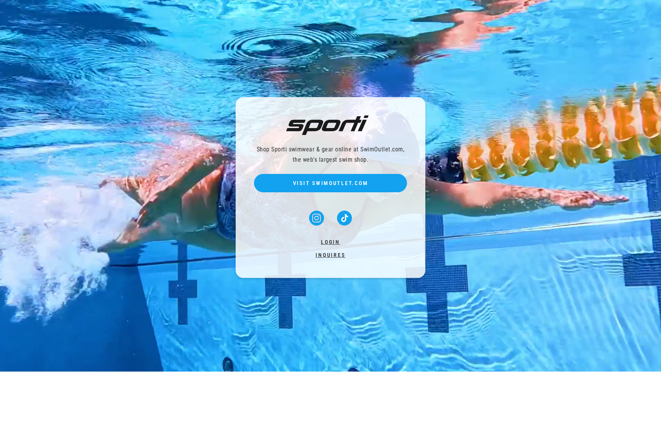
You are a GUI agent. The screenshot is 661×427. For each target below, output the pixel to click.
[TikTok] (344, 223)
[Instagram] (317, 223)
